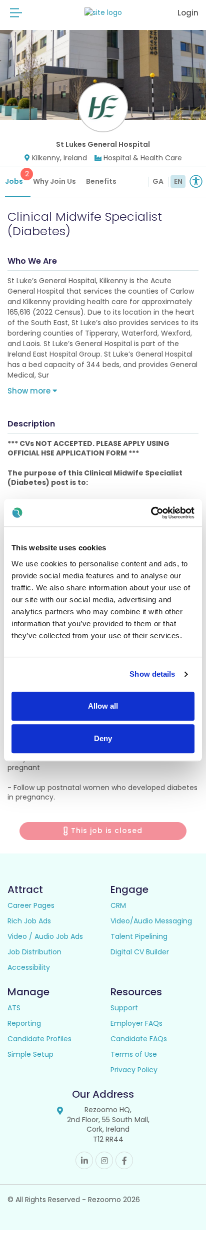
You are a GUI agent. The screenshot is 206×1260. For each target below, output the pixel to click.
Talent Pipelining (139, 936)
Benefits (101, 181)
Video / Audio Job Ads (45, 936)
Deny (103, 738)
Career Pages (31, 905)
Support (124, 1008)
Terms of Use (133, 1054)
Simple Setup (31, 1054)
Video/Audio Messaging (151, 921)
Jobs (17, 177)
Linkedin (84, 1160)
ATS (14, 1008)
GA (158, 181)
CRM (118, 905)
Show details (152, 674)
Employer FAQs (136, 1023)
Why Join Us (54, 181)
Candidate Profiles (40, 1039)
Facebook (124, 1160)
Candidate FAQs (138, 1039)
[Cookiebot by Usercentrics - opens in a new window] (150, 512)
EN (178, 181)
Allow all (103, 706)
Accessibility (29, 967)
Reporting (24, 1023)
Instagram (104, 1160)
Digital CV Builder (139, 952)
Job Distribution (35, 952)
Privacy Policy (134, 1070)
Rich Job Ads (29, 921)
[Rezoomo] (103, 12)
